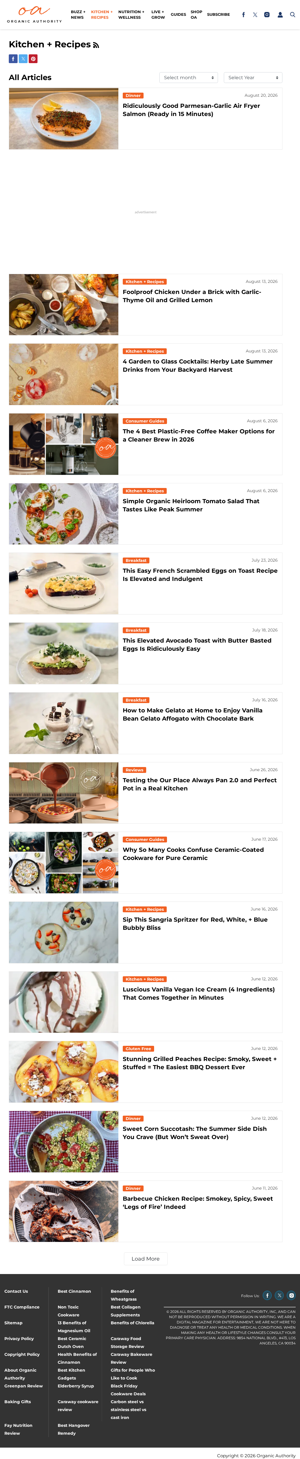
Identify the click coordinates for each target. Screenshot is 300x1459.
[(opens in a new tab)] (243, 14)
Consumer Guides (145, 421)
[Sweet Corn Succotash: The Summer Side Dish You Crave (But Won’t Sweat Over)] (63, 1141)
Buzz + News (78, 14)
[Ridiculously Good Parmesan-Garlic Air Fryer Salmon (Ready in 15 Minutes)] (63, 118)
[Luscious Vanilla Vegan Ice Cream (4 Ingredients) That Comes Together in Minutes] (63, 1002)
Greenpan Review (23, 1386)
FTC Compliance (22, 1307)
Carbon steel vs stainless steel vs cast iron (128, 1409)
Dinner (133, 95)
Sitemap (13, 1322)
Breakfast (136, 560)
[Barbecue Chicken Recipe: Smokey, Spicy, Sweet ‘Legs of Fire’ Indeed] (63, 1211)
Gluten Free (138, 1048)
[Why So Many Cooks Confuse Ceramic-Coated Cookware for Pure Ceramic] (63, 862)
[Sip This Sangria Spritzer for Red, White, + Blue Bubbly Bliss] (63, 932)
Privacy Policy (19, 1338)
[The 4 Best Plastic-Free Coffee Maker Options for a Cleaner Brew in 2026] (63, 444)
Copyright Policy (22, 1354)
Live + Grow (158, 14)
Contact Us (16, 1291)
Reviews (134, 770)
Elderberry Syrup (76, 1386)
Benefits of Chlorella (132, 1322)
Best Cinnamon (74, 1291)
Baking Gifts (17, 1401)
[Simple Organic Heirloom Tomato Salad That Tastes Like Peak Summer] (63, 514)
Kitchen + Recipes (102, 14)
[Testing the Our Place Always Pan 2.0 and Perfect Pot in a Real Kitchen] (63, 793)
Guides (178, 14)
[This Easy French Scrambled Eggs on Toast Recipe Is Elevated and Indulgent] (63, 583)
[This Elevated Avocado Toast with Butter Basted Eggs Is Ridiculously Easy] (63, 653)
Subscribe (218, 14)
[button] (280, 15)
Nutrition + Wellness (131, 14)
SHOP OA (196, 14)
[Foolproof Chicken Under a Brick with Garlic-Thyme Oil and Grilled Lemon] (63, 304)
